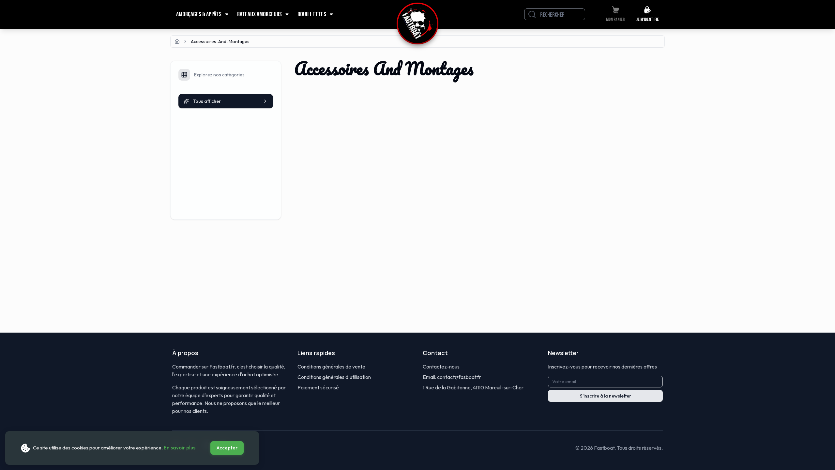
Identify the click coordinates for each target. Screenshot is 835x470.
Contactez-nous (441, 366)
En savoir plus (179, 448)
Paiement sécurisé (318, 387)
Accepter (227, 448)
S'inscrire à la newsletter (605, 396)
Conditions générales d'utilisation (334, 377)
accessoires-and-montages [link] (220, 41)
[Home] (177, 41)
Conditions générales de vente (331, 366)
